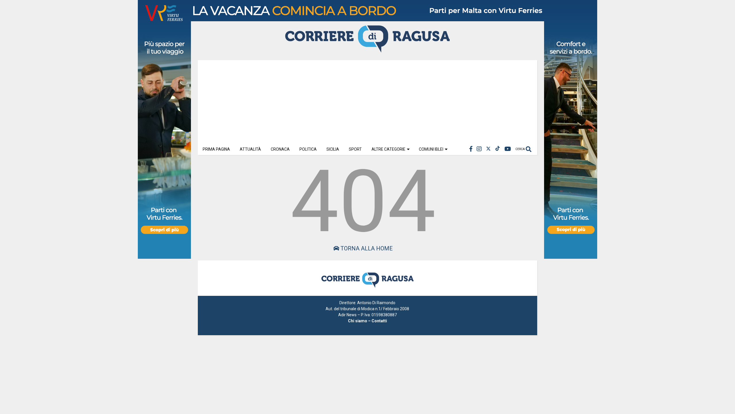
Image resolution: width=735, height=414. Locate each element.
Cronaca (280, 149)
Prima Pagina (216, 149)
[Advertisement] (367, 100)
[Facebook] (470, 149)
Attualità (250, 149)
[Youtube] (507, 149)
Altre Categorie (388, 149)
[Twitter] (488, 149)
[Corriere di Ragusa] (367, 50)
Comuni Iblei (431, 149)
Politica (308, 149)
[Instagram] (479, 149)
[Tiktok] (497, 149)
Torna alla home (366, 248)
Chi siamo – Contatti (367, 321)
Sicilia (332, 149)
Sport (355, 149)
